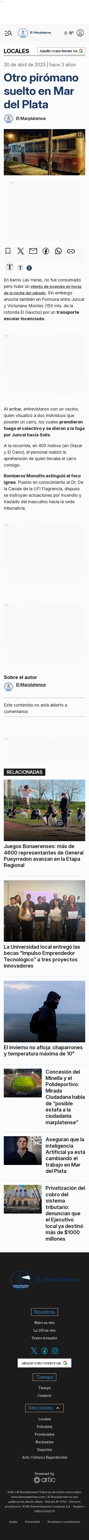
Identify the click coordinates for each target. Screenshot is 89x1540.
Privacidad (32, 1521)
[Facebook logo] (44, 1353)
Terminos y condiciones (63, 1521)
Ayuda (13, 1521)
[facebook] (46, 251)
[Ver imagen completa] (79, 134)
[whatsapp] (58, 251)
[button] (10, 267)
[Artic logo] (44, 1477)
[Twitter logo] (34, 1353)
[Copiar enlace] (71, 251)
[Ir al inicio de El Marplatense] (34, 33)
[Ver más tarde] (8, 251)
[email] (33, 251)
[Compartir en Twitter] (20, 251)
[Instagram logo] (55, 1353)
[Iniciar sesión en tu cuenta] (80, 33)
